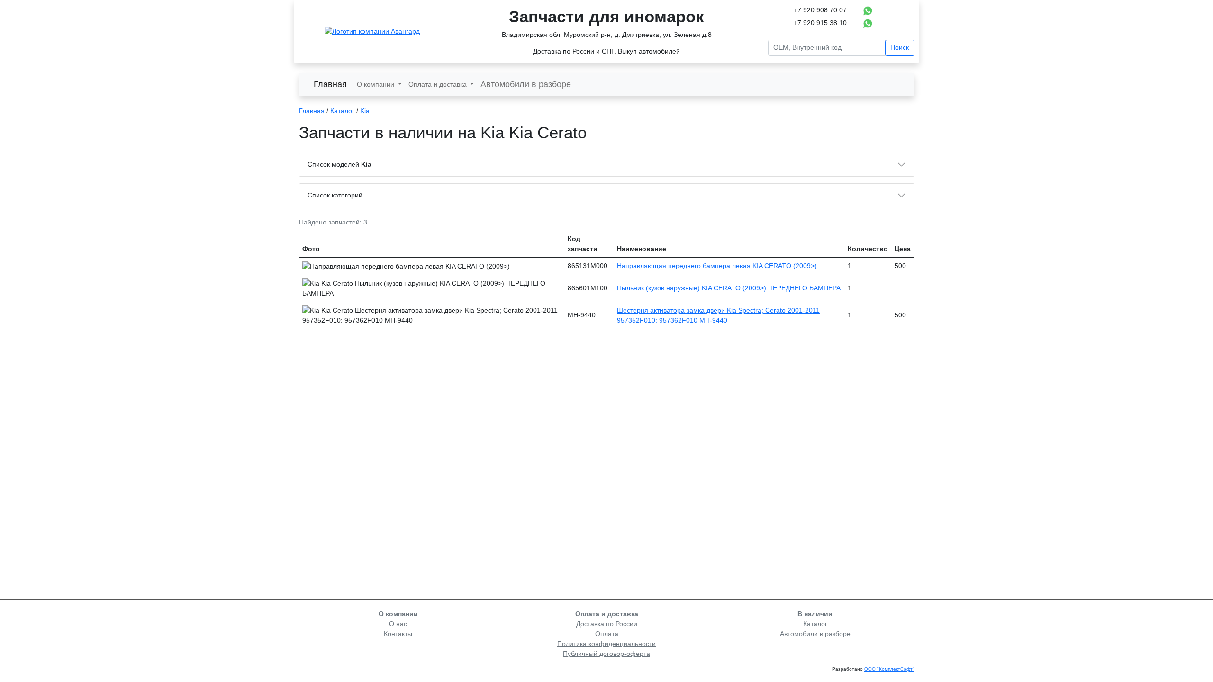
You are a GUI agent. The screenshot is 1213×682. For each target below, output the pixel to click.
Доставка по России (606, 624)
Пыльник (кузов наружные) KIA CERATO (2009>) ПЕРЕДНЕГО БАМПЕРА (729, 288)
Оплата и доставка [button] (438, 84)
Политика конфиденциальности (606, 643)
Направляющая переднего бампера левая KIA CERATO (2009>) (717, 265)
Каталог (342, 111)
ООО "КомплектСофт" (889, 669)
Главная (330, 84)
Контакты (398, 633)
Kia (365, 111)
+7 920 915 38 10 (820, 23)
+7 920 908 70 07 (820, 10)
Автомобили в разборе (525, 84)
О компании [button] (376, 84)
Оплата (606, 633)
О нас (398, 624)
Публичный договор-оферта (606, 653)
